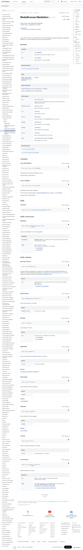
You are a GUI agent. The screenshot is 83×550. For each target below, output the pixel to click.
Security (19, 529)
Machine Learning (32, 527)
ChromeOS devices (43, 529)
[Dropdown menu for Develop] (27, 1)
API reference (5, 6)
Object (26, 24)
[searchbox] (8, 11)
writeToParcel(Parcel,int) (56, 272)
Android (19, 525)
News (19, 532)
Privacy (30, 532)
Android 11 (52, 536)
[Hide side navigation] (14, 548)
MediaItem (24, 88)
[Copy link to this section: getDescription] (30, 293)
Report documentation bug (76, 527)
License (23, 547)
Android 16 (52, 527)
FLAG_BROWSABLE (38, 52)
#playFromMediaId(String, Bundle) (45, 192)
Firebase (44, 541)
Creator (23, 78)
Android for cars (43, 530)
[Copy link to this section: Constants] (28, 159)
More (31, 1)
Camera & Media (32, 530)
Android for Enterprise (22, 527)
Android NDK (63, 534)
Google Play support (76, 530)
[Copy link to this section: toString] (26, 436)
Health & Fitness (32, 529)
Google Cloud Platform (52, 541)
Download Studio (64, 532)
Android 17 (52, 525)
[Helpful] (67, 13)
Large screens (42, 525)
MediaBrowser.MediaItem (40, 209)
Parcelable (37, 24)
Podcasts (19, 536)
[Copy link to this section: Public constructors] (35, 217)
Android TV (42, 532)
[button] (8, 15)
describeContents (39, 99)
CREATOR (36, 77)
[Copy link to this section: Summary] (28, 44)
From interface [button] (30, 68)
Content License (51, 501)
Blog (19, 534)
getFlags (37, 111)
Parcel (43, 138)
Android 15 (52, 529)
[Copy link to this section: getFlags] (26, 318)
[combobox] (50, 1)
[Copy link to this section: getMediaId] (28, 346)
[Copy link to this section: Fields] (25, 201)
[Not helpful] (68, 13)
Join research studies (76, 531)
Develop (23, 1)
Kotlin (64, 19)
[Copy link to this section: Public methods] (32, 257)
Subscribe (68, 547)
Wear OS (41, 527)
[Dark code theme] (68, 167)
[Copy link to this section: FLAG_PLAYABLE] (31, 181)
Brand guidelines (29, 547)
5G (29, 534)
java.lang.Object (23, 28)
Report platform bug (76, 525)
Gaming (30, 525)
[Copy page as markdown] (54, 17)
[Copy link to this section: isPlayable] (27, 406)
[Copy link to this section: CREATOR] (27, 205)
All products (62, 541)
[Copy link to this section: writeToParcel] (29, 459)
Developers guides (64, 528)
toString (37, 132)
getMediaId (37, 116)
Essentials (15, 1)
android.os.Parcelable (33, 68)
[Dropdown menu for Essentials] (18, 1)
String (23, 116)
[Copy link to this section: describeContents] (32, 261)
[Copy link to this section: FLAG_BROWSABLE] (32, 163)
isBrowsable (37, 122)
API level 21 (67, 16)
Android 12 (52, 534)
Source (19, 530)
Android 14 (52, 530)
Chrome (38, 541)
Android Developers (23, 12)
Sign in (80, 1)
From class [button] (28, 149)
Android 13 (52, 532)
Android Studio (73, 1)
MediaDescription (31, 88)
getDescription (38, 106)
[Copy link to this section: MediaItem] (27, 221)
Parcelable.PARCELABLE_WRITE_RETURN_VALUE (45, 484)
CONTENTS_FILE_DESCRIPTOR (43, 274)
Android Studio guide (65, 526)
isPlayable (37, 127)
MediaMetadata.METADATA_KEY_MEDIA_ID (30, 371)
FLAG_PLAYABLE (38, 57)
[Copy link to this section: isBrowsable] (28, 377)
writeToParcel (38, 138)
